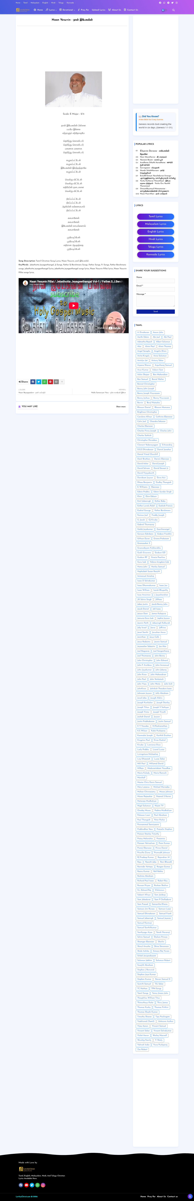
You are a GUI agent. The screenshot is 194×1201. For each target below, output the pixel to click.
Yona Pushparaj (160, 1045)
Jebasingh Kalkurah (161, 623)
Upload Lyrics (98, 10)
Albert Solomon (163, 342)
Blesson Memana (162, 407)
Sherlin (161, 942)
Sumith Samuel (144, 984)
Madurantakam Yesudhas (158, 768)
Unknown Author (165, 1021)
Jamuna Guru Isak (145, 618)
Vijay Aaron (142, 1026)
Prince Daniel (161, 848)
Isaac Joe (163, 585)
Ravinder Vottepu (145, 867)
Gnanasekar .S (143, 543)
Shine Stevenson (161, 946)
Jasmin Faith (143, 623)
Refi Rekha (158, 871)
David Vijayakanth (145, 473)
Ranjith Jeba (150, 862)
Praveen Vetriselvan (146, 843)
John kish (168, 684)
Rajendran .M (164, 857)
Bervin (140, 403)
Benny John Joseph (145, 389)
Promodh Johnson (162, 853)
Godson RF (142, 557)
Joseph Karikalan (145, 703)
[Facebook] (33, 381)
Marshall (141, 778)
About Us (116, 10)
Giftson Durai (143, 539)
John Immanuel (162, 665)
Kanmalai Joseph (145, 735)
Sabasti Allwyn (144, 895)
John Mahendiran (158, 675)
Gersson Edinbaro (145, 534)
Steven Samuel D (162, 979)
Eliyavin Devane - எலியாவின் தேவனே (154, 152)
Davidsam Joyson (145, 478)
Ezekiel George (144, 510)
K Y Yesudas (143, 726)
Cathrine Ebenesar (164, 417)
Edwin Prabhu (143, 492)
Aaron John (158, 332)
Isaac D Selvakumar (146, 581)
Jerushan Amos (159, 632)
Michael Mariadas (161, 787)
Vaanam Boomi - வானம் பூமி (151, 160)
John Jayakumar (144, 670)
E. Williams (142, 487)
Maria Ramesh (160, 773)
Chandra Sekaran (157, 421)
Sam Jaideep (160, 895)
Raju (139, 862)
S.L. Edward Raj (144, 890)
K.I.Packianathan (160, 726)
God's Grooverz (144, 553)
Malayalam (35, 3)
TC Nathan (142, 989)
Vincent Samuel (159, 1026)
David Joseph (158, 464)
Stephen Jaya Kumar (146, 974)
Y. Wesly (158, 1040)
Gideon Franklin (164, 534)
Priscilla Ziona (143, 853)
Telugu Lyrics (155, 247)
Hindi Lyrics (156, 239)
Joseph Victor (143, 712)
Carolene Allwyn (144, 417)
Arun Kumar (142, 370)
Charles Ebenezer (145, 426)
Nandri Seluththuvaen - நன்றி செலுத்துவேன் (152, 172)
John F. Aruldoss (144, 665)
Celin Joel (141, 421)
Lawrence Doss (154, 745)
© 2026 (34, 1197)
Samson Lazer (164, 909)
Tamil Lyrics (155, 216)
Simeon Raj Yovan (161, 951)
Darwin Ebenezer (161, 459)
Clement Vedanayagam (147, 445)
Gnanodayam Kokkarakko (149, 548)
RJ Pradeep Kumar (145, 857)
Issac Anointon (144, 595)
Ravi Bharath (166, 862)
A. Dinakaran (143, 332)
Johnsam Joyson (144, 693)
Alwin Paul (150, 346)
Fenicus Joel (142, 515)
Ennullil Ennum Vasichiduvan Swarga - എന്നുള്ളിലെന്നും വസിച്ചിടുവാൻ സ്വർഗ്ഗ (158, 177)
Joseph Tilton (143, 707)
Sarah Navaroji (163, 932)
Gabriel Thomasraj (145, 525)
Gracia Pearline (158, 557)
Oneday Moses (144, 810)
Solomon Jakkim (144, 960)
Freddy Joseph (158, 515)
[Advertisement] (75, 49)
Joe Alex (162, 646)
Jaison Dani (142, 614)
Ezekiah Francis (166, 506)
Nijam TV (159, 806)
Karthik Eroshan (164, 735)
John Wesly (155, 684)
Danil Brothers (143, 459)
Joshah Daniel (143, 717)
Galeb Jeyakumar (145, 529)
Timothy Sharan (144, 1017)
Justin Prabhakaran (146, 721)
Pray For (84, 10)
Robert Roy (163, 881)
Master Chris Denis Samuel (149, 782)
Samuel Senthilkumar (147, 928)
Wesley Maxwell (160, 1035)
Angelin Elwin (160, 351)
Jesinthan (141, 637)
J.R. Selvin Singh (144, 600)
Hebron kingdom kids (159, 562)
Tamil (25, 3)
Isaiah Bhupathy (160, 590)
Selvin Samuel (143, 937)
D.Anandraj (167, 445)
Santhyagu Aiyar (144, 932)
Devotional (67, 10)
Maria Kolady (143, 773)
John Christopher (145, 660)
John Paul (141, 679)
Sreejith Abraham (145, 965)
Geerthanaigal (163, 529)
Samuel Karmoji (144, 923)
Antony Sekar (157, 360)
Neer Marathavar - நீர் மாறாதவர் (153, 157)
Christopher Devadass (147, 440)
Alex (139, 346)
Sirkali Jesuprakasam (146, 956)
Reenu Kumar (143, 871)
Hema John (142, 567)
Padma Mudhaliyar (163, 810)
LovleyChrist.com (23, 1197)
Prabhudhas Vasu (145, 829)
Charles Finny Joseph (146, 431)
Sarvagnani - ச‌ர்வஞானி (149, 168)
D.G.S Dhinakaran (145, 450)
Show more (121, 407)
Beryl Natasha (153, 403)
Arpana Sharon (144, 365)
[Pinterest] (50, 381)
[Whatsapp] (44, 381)
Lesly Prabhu (143, 749)
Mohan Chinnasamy (146, 792)
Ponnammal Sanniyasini (148, 824)
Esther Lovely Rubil (146, 506)
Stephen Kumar (144, 979)
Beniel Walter (158, 379)
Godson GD (160, 553)
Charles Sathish (144, 435)
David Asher (142, 464)
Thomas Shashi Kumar (147, 1012)
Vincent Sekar (143, 1031)
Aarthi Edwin (143, 337)
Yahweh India (143, 1045)
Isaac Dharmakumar (146, 585)
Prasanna (161, 839)
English (45, 3)
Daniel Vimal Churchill (147, 454)
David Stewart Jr (161, 468)
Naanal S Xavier (163, 796)
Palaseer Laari (143, 815)
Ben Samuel (142, 379)
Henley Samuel (158, 567)
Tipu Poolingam (163, 1017)
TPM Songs (156, 989)
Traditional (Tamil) (145, 1021)
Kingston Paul (143, 740)
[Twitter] (38, 381)
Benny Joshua (143, 398)
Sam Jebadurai (144, 899)
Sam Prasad (142, 904)
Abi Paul (167, 337)
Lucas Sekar (159, 759)
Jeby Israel (142, 628)
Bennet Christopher (146, 384)
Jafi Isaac (157, 609)
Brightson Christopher (147, 412)
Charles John (166, 431)
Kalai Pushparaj (158, 731)
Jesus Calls (154, 637)
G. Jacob (141, 520)
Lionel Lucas (158, 749)
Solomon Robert (163, 960)
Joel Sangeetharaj (161, 651)
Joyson (157, 717)
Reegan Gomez (163, 867)
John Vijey (142, 684)
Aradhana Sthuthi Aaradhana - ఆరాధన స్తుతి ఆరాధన (156, 164)
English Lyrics (156, 232)
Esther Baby (160, 501)
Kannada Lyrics (155, 254)
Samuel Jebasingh (145, 918)
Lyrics (51, 10)
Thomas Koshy (144, 1007)
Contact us (172, 1197)
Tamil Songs (142, 993)
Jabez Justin (142, 604)
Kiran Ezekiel (160, 740)
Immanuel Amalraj (145, 576)
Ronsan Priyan (143, 885)
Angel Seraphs (143, 351)
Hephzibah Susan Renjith (148, 571)
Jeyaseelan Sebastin (146, 646)
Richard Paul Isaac (145, 881)
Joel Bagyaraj (143, 651)
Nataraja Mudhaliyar (147, 801)
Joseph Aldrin (156, 698)
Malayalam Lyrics (155, 224)
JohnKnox (141, 689)
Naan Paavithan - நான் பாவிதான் (153, 194)
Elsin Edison (151, 496)
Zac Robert (142, 1049)
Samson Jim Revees (146, 909)
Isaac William (143, 590)
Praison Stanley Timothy (148, 834)
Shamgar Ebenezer (145, 942)
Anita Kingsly (143, 356)
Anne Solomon (160, 356)
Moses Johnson (166, 792)
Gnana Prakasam (161, 539)
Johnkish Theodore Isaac (161, 689)
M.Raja (140, 768)
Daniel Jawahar (164, 450)
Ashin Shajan (143, 375)
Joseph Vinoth (159, 712)
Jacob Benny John (159, 604)
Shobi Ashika (143, 951)
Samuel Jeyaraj (164, 918)
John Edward (162, 660)
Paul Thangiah (143, 820)
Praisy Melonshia (145, 839)
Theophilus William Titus (148, 998)
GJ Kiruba (153, 520)
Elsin (139, 496)
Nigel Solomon (144, 806)
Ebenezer (155, 487)
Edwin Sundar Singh (163, 492)
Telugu (61, 3)
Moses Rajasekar (144, 796)
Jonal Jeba (142, 698)
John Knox (142, 675)
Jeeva (152, 628)
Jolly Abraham (162, 693)
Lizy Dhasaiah (143, 759)
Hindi (53, 3)
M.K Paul (141, 764)
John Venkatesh (157, 679)
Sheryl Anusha (143, 946)
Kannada (70, 3)
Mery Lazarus (143, 787)
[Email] (56, 381)
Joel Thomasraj (144, 656)
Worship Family (144, 1040)
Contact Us (132, 10)
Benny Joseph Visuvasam (148, 393)
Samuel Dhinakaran (146, 914)
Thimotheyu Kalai (145, 1003)
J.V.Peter (158, 600)
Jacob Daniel (143, 609)
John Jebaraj (161, 670)
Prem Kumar (164, 843)
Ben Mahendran (160, 375)
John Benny (160, 656)
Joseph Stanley (163, 703)
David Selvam (143, 468)
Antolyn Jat (142, 360)
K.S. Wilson (142, 731)
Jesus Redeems (143, 642)
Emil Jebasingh (144, 501)
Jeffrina (162, 628)
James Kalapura (159, 614)
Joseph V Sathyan (161, 707)
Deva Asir (161, 478)
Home (18, 3)
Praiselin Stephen (164, 829)
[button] (173, 10)
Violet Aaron (143, 1035)
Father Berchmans (163, 510)
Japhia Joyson (163, 618)
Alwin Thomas (164, 346)
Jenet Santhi (142, 632)
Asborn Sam (157, 370)
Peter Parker (159, 820)
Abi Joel (156, 337)
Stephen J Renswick (145, 970)
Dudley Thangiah (163, 482)
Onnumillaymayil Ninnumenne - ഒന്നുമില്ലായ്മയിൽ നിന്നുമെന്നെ (154, 190)
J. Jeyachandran (161, 595)
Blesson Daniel (144, 407)
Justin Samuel (164, 721)
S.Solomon (159, 890)
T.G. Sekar (159, 984)
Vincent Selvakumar (162, 1031)
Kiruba (140, 745)
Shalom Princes (160, 937)
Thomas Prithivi (161, 1007)
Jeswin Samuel (160, 642)
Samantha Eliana (159, 904)
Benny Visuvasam (161, 398)
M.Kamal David (156, 764)
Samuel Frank (165, 914)
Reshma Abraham (145, 876)
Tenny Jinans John (160, 993)
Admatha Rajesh (144, 342)
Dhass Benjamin (144, 482)
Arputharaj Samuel (163, 365)
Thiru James (162, 1003)
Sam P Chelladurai (162, 899)
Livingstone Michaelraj (147, 754)
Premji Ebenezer (144, 848)
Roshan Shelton (161, 885)
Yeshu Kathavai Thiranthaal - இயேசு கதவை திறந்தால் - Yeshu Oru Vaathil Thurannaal (155, 183)
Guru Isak (141, 562)
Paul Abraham (160, 815)
